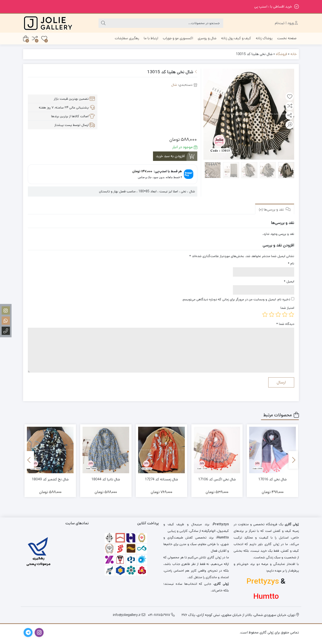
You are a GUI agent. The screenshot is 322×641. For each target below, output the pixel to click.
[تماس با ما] (6, 331)
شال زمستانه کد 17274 (161, 479)
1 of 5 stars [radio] (291, 314)
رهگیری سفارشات (127, 38)
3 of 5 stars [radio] (278, 314)
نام (291, 263)
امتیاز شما (287, 307)
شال (174, 84)
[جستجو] (103, 23)
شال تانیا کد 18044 (105, 479)
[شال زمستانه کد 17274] (161, 450)
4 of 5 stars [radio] (271, 314)
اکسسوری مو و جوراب (178, 38)
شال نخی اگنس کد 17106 (217, 479)
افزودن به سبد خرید (170, 156)
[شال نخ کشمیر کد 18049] (50, 450)
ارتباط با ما (151, 38)
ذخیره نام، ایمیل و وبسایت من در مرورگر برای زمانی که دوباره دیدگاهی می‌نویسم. (236, 299)
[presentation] (206, 172)
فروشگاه (281, 54)
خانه (293, 54)
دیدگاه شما (285, 324)
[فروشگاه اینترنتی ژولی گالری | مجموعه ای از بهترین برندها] (48, 23)
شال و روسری (207, 38)
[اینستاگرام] (6, 310)
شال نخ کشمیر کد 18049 (50, 479)
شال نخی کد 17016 (272, 479)
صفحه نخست (287, 38)
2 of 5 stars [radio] (285, 314)
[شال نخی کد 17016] (272, 450)
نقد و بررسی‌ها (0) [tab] (272, 209)
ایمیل (289, 281)
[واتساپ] (6, 320)
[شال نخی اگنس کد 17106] (217, 450)
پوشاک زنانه (264, 38)
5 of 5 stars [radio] (265, 314)
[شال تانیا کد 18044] (106, 450)
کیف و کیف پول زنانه (236, 38)
